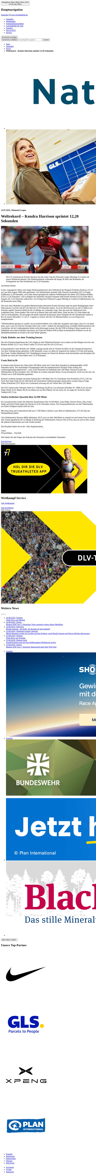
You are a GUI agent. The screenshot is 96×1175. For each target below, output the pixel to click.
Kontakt (9, 1154)
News (8, 49)
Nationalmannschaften (15, 24)
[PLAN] (26, 1150)
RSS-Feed (10, 1163)
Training (9, 28)
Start (8, 44)
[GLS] (26, 1049)
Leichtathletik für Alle (14, 26)
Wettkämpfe (11, 21)
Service (9, 33)
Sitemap (9, 1161)
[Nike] (26, 998)
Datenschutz (11, 1159)
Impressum (10, 1156)
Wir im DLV (11, 30)
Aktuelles (10, 19)
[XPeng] (26, 1099)
